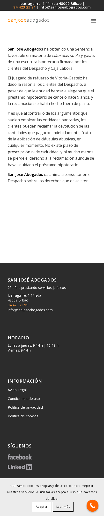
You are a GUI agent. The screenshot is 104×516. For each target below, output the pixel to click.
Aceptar (42, 507)
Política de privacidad (25, 407)
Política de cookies (23, 415)
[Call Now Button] (93, 506)
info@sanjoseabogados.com (65, 7)
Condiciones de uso (24, 398)
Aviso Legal (17, 389)
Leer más (63, 507)
